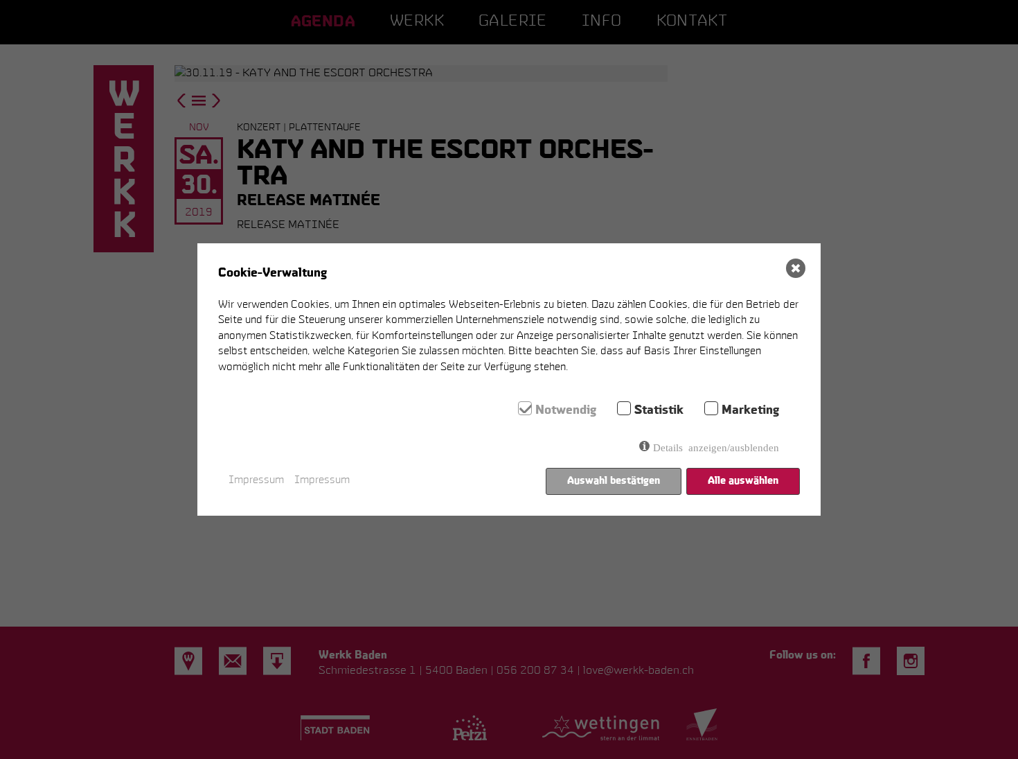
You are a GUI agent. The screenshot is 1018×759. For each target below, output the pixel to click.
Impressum (256, 480)
